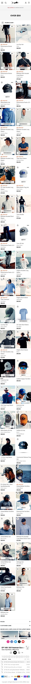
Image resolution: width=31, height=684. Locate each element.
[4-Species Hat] (7, 368)
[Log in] (26, 2)
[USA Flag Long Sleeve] (7, 395)
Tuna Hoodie (20, 214)
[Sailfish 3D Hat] (23, 420)
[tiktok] (19, 641)
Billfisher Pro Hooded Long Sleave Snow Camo (24, 537)
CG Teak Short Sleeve (23, 324)
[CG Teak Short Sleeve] (23, 314)
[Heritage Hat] (23, 551)
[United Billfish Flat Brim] (23, 474)
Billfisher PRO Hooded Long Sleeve (23, 74)
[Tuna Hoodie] (23, 204)
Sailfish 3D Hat (21, 430)
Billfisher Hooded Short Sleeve (7, 217)
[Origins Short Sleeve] (23, 287)
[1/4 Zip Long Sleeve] (7, 447)
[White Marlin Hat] (7, 90)
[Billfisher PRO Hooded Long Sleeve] (23, 61)
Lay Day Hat (20, 44)
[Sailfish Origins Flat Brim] (23, 368)
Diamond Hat (20, 405)
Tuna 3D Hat (20, 243)
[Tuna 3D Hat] (23, 233)
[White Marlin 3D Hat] (7, 420)
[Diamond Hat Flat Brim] (23, 501)
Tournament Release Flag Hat (24, 458)
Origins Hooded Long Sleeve (22, 271)
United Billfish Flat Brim (23, 486)
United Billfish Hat (6, 536)
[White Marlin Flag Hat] (23, 175)
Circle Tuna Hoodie (6, 587)
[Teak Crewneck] (7, 287)
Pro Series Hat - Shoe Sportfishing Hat (6, 485)
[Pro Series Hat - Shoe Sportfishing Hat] (7, 474)
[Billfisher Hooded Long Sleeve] (7, 117)
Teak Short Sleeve (22, 158)
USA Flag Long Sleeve (7, 405)
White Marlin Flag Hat (23, 187)
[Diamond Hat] (23, 395)
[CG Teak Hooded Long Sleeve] (7, 175)
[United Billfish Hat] (7, 526)
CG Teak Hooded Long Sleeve (7, 188)
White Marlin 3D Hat (6, 430)
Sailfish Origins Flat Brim (23, 379)
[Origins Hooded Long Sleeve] (23, 260)
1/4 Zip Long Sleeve (6, 457)
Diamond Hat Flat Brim (23, 511)
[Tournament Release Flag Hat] (23, 447)
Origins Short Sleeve (22, 297)
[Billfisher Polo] (23, 576)
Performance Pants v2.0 (23, 102)
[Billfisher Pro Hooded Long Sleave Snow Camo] (23, 526)
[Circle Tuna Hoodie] (7, 576)
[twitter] (15, 641)
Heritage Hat (20, 562)
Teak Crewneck (5, 299)
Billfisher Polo (20, 587)
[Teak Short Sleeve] (23, 146)
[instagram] (8, 641)
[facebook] (11, 641)
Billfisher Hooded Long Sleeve (7, 130)
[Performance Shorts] (7, 34)
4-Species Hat (4, 380)
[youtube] (23, 641)
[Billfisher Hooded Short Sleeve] (7, 204)
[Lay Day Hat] (23, 34)
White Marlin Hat (5, 102)
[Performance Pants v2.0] (23, 90)
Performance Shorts (6, 46)
